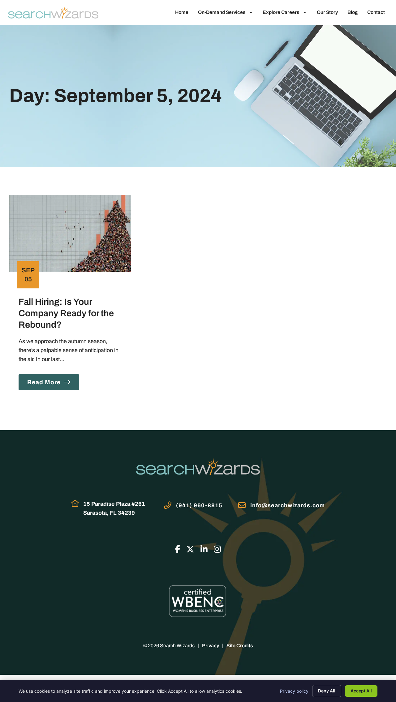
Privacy (210, 645)
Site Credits (239, 645)
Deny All (326, 690)
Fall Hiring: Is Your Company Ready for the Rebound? (66, 313)
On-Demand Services (221, 12)
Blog (352, 12)
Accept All (361, 690)
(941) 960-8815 (199, 505)
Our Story (327, 12)
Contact (376, 12)
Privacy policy (294, 691)
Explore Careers (281, 12)
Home (181, 12)
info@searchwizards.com (287, 505)
